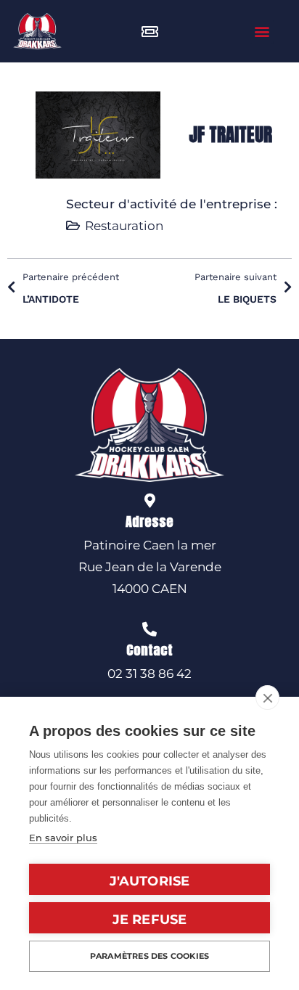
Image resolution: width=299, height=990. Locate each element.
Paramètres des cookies (149, 956)
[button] (262, 32)
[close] (267, 697)
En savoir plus (63, 837)
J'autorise (150, 881)
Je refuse (149, 920)
